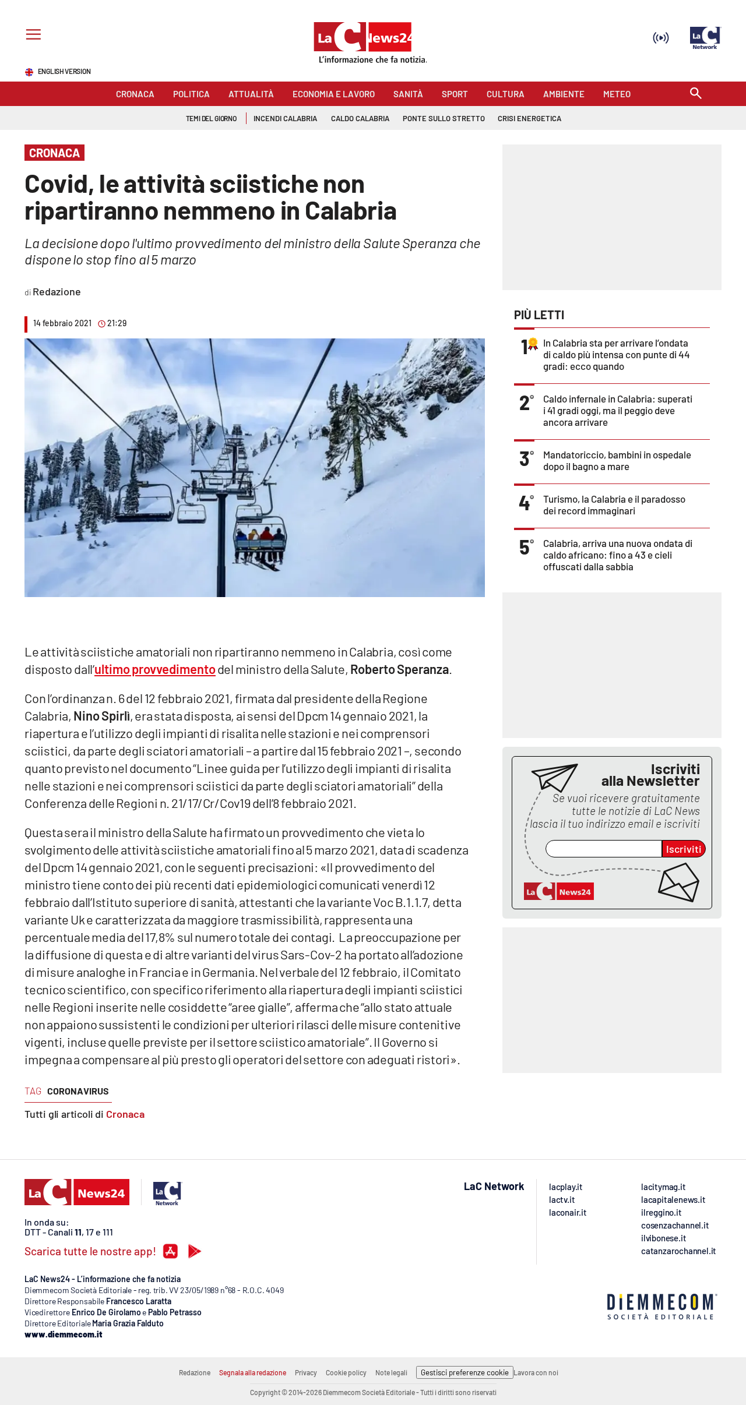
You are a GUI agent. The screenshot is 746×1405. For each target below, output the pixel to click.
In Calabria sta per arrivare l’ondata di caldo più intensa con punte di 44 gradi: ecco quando (616, 354)
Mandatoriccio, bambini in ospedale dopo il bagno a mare (617, 460)
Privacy (306, 1372)
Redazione (194, 1372)
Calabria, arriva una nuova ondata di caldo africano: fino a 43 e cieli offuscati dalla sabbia (617, 554)
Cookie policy (346, 1372)
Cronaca (125, 1113)
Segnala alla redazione (252, 1372)
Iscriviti (684, 848)
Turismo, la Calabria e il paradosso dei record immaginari (614, 504)
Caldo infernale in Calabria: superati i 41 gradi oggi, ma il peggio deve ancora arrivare (617, 410)
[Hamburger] (31, 36)
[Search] (696, 94)
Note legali (391, 1372)
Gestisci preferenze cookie (465, 1372)
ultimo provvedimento (155, 668)
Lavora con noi (535, 1372)
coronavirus (78, 1090)
